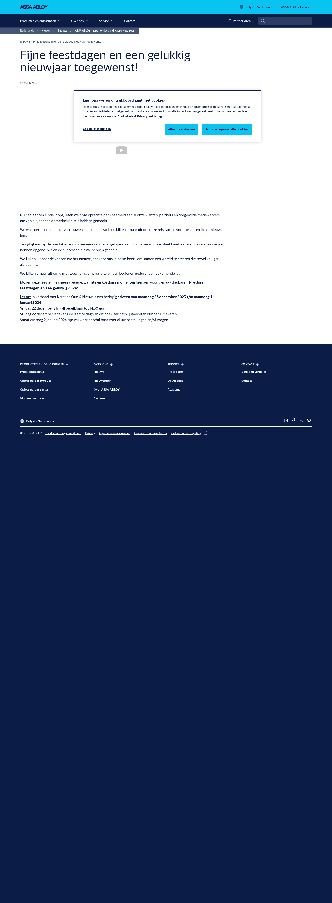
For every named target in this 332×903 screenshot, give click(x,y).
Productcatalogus (32, 372)
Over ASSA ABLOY (107, 389)
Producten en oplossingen (38, 21)
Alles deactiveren (181, 129)
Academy (174, 389)
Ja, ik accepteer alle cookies (226, 129)
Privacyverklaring (149, 116)
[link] (29, 31)
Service (104, 21)
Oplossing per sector (34, 389)
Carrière (99, 398)
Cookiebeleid (127, 116)
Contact (129, 21)
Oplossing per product (35, 380)
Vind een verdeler (32, 398)
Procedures (175, 372)
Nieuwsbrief (102, 380)
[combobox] (285, 21)
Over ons (77, 21)
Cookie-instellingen (97, 129)
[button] (59, 21)
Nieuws (99, 372)
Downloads (175, 380)
